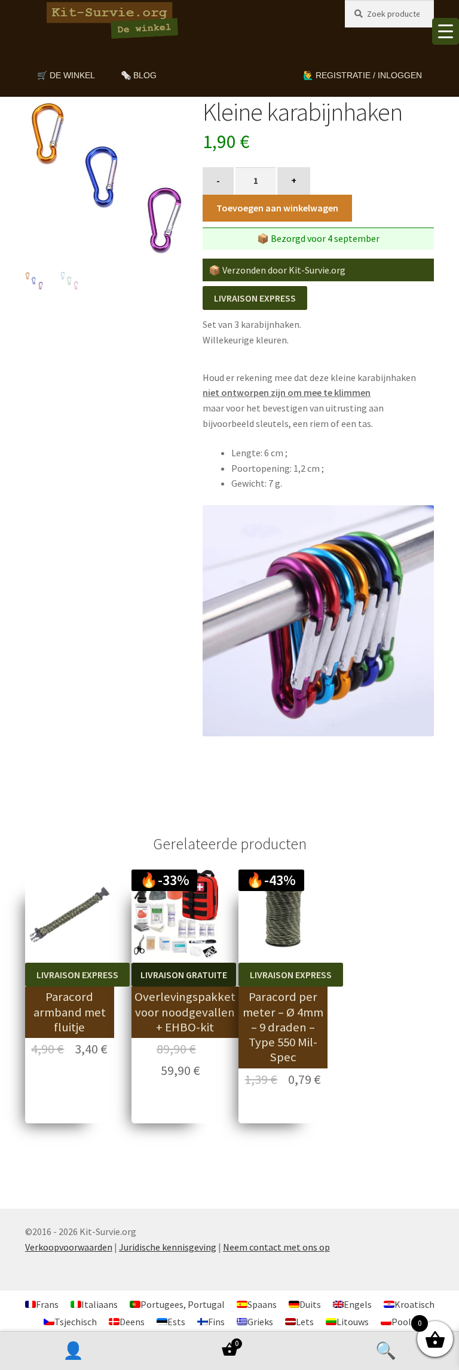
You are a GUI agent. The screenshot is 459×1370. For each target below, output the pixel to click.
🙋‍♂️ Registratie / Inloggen (362, 75)
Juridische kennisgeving (167, 1247)
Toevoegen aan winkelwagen (277, 208)
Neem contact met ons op (276, 1247)
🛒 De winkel (66, 75)
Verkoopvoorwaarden (68, 1247)
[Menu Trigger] (445, 31)
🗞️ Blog (139, 75)
